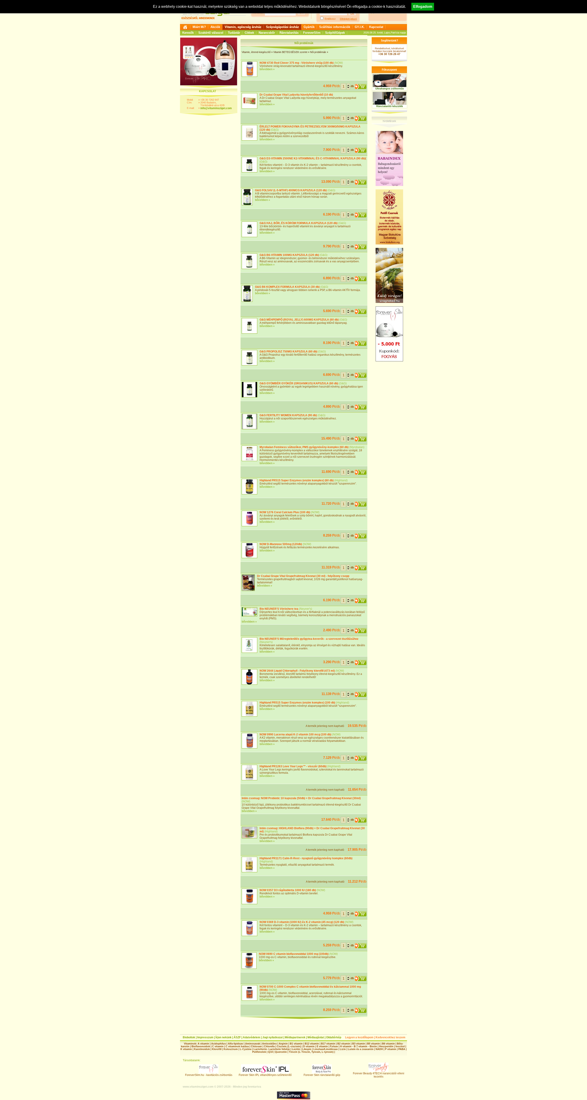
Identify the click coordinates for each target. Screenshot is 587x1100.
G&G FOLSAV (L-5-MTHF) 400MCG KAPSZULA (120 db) (291, 190)
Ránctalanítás (289, 32)
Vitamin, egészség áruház (243, 27)
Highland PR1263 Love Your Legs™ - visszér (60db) (293, 766)
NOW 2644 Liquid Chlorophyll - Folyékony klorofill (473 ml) (297, 670)
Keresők (188, 32)
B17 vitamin (328, 1043)
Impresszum (205, 1037)
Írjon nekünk (224, 1037)
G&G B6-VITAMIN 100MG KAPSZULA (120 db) (289, 255)
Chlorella (269, 1046)
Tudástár (234, 32)
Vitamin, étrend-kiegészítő (256, 52)
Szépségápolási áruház (282, 27)
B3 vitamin (358, 1043)
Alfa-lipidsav (235, 1043)
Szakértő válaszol (210, 32)
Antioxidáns (269, 1043)
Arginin (283, 1043)
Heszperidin (386, 1046)
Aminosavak (252, 1043)
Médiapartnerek (295, 1037)
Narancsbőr (267, 32)
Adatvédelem (251, 1037)
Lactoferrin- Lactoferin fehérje (272, 1049)
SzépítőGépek (335, 32)
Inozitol (400, 1046)
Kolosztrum (231, 1049)
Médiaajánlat (315, 1037)
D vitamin (309, 1046)
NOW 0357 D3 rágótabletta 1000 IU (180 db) (288, 890)
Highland (341, 480)
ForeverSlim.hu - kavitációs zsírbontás (208, 1075)
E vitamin (322, 1046)
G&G (275, 129)
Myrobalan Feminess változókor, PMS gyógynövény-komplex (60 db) (304, 447)
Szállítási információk (334, 27)
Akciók (215, 27)
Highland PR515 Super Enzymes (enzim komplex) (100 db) (297, 702)
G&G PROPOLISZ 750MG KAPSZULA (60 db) (288, 351)
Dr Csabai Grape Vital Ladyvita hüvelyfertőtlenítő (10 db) (296, 94)
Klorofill (217, 1049)
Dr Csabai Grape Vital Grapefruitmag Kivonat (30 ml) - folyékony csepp (303, 576)
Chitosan (256, 1046)
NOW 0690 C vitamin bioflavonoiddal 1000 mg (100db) (294, 954)
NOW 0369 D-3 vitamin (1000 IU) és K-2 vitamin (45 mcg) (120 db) (302, 922)
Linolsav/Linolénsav (325, 1049)
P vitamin (391, 1049)
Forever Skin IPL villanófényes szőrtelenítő (265, 1075)
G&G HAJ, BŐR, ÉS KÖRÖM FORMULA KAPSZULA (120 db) (299, 223)
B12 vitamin (312, 1043)
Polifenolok (259, 1051)
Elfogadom (422, 6)
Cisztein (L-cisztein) (289, 1046)
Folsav (334, 1046)
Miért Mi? (199, 27)
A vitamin (203, 1043)
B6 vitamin (388, 1043)
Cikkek (249, 32)
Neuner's (305, 608)
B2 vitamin (343, 1043)
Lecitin (296, 1049)
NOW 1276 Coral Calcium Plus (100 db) (285, 512)
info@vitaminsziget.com (216, 108)
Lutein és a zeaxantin (361, 1049)
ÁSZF (237, 1037)
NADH (379, 1049)
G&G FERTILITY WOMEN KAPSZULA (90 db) (288, 415)
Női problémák (318, 52)
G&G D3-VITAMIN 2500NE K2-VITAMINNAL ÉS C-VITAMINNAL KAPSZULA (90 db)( (313, 158)
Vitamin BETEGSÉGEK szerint (290, 52)
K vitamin (186, 1049)
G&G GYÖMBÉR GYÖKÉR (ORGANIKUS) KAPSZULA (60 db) (299, 383)
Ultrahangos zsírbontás (389, 88)
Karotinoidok (202, 1049)
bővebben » (267, 69)
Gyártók (309, 27)
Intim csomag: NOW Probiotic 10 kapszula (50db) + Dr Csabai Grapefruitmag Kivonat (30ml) (301, 798)
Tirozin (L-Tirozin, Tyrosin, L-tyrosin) (311, 1051)
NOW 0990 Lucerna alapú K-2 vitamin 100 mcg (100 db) (295, 734)
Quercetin (281, 1051)
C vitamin (218, 1046)
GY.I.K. (360, 27)
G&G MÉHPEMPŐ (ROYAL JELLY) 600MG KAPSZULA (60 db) (299, 319)
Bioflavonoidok (200, 1046)
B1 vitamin (296, 1043)
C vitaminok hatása (237, 1046)
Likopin (306, 1049)
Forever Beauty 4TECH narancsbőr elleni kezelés (378, 1075)
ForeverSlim (312, 32)
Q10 (270, 1051)
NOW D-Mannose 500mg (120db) (281, 544)
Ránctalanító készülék (389, 106)
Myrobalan (356, 447)
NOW (338, 62)
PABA (402, 1049)
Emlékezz (330, 18)
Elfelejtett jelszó (348, 18)
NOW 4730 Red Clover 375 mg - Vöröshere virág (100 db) (297, 62)
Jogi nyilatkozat (272, 1037)
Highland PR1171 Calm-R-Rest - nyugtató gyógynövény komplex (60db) (306, 858)
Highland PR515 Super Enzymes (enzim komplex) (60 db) (297, 480)
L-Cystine (246, 1049)
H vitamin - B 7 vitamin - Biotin (358, 1046)
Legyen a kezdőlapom (359, 1037)
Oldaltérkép (333, 1037)
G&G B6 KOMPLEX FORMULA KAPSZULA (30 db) (287, 286)
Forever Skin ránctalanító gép (322, 1075)
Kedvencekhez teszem (390, 1037)
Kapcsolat (376, 27)
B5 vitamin (373, 1043)
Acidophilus (218, 1043)
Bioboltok (189, 1037)
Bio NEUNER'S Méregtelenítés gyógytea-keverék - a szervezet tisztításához (309, 638)
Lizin (343, 1049)
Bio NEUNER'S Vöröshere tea (279, 608)
